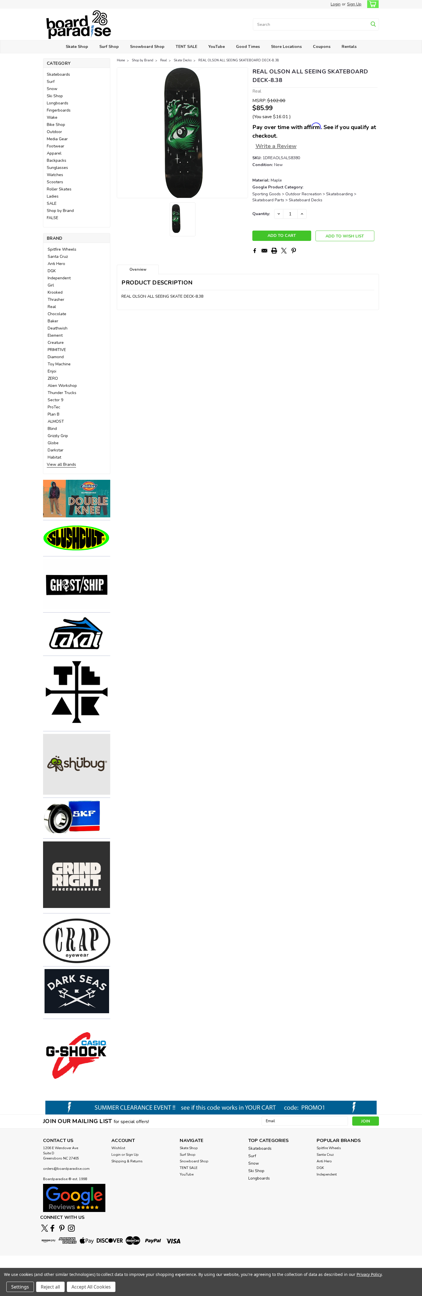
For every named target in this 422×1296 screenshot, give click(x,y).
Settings (20, 1287)
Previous (122, 132)
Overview (137, 269)
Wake (52, 117)
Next (243, 132)
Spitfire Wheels (62, 249)
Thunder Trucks (62, 392)
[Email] (264, 251)
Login (335, 4)
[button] (76, 498)
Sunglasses (57, 167)
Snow (52, 88)
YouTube (216, 46)
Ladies (53, 196)
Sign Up (354, 4)
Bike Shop (56, 124)
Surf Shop (109, 46)
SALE (52, 203)
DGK (52, 271)
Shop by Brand (60, 210)
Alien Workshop (62, 385)
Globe (53, 443)
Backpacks (56, 160)
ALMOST (56, 421)
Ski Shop (55, 96)
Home (121, 60)
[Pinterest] (294, 251)
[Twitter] (284, 251)
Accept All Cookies (91, 1287)
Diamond (56, 357)
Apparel (54, 153)
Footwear (55, 146)
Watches (55, 175)
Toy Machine (59, 364)
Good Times (248, 46)
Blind (52, 428)
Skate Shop (77, 46)
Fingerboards (59, 110)
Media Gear (57, 139)
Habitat (54, 457)
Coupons (321, 46)
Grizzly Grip (58, 436)
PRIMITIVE (57, 349)
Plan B (53, 414)
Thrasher (56, 299)
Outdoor (54, 132)
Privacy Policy (369, 1274)
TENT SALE (186, 46)
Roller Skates (59, 189)
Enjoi (52, 371)
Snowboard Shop (147, 46)
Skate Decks (182, 60)
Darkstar (55, 450)
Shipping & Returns (127, 1161)
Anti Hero (56, 263)
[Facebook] (255, 251)
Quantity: (261, 214)
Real (52, 306)
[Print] (274, 251)
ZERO (53, 378)
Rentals (349, 46)
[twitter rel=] (44, 1228)
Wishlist (118, 1148)
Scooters (55, 182)
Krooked (55, 292)
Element (55, 335)
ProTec (54, 407)
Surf (51, 81)
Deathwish (57, 328)
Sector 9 (55, 400)
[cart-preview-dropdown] (371, 4)
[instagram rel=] (71, 1228)
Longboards (57, 103)
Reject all (50, 1287)
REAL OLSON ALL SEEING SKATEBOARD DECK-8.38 (238, 60)
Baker (53, 321)
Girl (51, 285)
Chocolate (57, 314)
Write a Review (276, 146)
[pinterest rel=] (61, 1228)
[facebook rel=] (52, 1228)
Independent (59, 278)
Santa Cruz (58, 256)
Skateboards (58, 74)
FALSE (52, 218)
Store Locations (286, 46)
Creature (56, 342)
